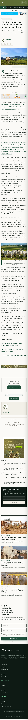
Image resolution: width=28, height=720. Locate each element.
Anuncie (3, 701)
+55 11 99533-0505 (6, 706)
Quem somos (4, 687)
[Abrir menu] (25, 2)
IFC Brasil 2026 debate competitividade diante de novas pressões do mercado (15, 478)
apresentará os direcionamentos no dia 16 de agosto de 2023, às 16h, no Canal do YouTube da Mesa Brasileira (13, 107)
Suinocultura (4, 676)
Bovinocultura (6, 18)
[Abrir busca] (22, 2)
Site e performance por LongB (14, 713)
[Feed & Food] (10, 2)
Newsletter (3, 703)
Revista (3, 690)
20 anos (3, 685)
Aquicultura (4, 664)
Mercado (3, 674)
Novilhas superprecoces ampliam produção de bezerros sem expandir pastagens (12, 564)
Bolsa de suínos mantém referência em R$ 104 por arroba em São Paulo (14, 469)
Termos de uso (19, 716)
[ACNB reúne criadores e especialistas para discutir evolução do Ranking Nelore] (14, 578)
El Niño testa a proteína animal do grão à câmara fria (15, 464)
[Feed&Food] (10, 650)
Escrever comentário (14, 387)
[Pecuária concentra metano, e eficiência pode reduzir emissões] (14, 525)
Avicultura (3, 667)
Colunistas (3, 683)
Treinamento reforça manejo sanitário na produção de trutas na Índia (13, 473)
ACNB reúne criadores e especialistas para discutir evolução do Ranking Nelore (13, 590)
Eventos (3, 671)
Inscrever (14, 502)
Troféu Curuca (4, 692)
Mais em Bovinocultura (20, 514)
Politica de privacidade (10, 716)
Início (9, 422)
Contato (3, 699)
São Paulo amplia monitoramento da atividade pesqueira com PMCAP (14, 483)
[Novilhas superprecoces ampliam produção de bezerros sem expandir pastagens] (14, 552)
